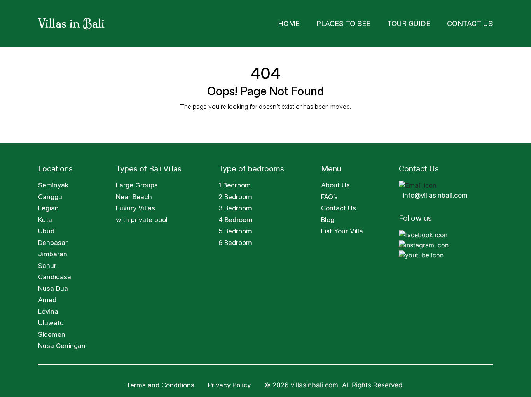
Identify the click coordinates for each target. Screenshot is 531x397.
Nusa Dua (53, 286)
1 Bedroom (234, 183)
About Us (335, 183)
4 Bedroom (235, 217)
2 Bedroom (235, 194)
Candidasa (54, 274)
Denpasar (53, 240)
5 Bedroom (235, 229)
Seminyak (53, 183)
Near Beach (134, 194)
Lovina (48, 309)
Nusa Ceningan (62, 343)
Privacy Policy (230, 383)
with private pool (142, 217)
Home (325, 22)
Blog (327, 217)
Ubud (46, 229)
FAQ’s (329, 194)
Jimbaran (52, 251)
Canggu (50, 194)
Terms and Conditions (160, 383)
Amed (47, 297)
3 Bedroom (235, 206)
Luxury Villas (135, 206)
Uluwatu (51, 320)
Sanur (47, 263)
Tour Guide (423, 22)
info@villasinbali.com (435, 193)
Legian (48, 206)
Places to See (370, 22)
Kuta (45, 217)
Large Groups (137, 183)
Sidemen (51, 332)
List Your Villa (342, 229)
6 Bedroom (235, 240)
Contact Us (475, 22)
